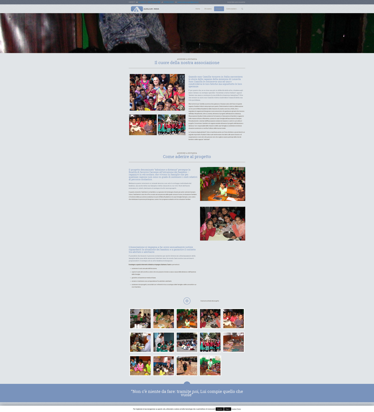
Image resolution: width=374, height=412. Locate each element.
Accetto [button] (219, 409)
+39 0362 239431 (168, 2)
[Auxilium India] (145, 8)
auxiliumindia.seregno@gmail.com (188, 2)
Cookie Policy (236, 409)
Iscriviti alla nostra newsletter (236, 2)
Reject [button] (228, 409)
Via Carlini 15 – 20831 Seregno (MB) (149, 2)
